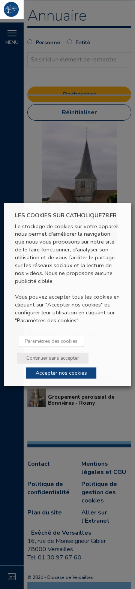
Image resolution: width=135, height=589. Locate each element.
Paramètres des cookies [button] (51, 341)
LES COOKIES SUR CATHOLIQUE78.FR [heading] (66, 215)
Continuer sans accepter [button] (52, 357)
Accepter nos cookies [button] (61, 372)
